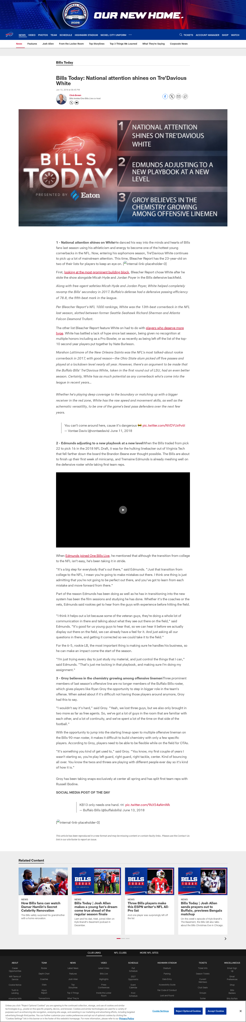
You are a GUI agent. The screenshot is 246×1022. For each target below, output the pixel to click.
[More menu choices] (130, 34)
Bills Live (104, 973)
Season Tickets (203, 973)
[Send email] (178, 98)
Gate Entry (167, 979)
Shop (232, 985)
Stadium (167, 968)
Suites (203, 998)
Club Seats (203, 987)
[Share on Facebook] (165, 98)
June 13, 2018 (133, 810)
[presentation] (226, 939)
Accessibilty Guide (167, 984)
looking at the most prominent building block (96, 272)
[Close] (240, 1011)
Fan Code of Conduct (167, 990)
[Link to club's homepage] (9, 35)
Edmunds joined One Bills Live (87, 555)
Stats (44, 984)
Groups (202, 993)
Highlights (103, 979)
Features (73, 973)
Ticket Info (203, 968)
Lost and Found (167, 995)
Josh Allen (73, 979)
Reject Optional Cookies (188, 1011)
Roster (44, 968)
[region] (123, 1011)
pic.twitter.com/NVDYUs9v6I (164, 425)
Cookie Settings (160, 1011)
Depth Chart (44, 973)
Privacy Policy (126, 1018)
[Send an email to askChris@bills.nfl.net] (77, 103)
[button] (123, 510)
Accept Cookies (216, 1011)
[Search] (181, 34)
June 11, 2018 (121, 431)
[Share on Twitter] (172, 98)
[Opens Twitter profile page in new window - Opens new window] (71, 103)
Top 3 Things (73, 993)
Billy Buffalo (232, 998)
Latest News (73, 968)
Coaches (44, 979)
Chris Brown (75, 95)
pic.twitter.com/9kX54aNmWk (147, 805)
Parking (167, 973)
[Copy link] (185, 97)
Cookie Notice (15, 985)
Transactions (44, 998)
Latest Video (103, 968)
